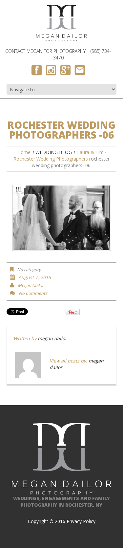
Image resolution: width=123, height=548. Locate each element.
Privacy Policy (81, 521)
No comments (33, 293)
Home (24, 152)
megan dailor (31, 285)
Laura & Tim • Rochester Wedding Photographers (60, 155)
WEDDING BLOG (53, 152)
